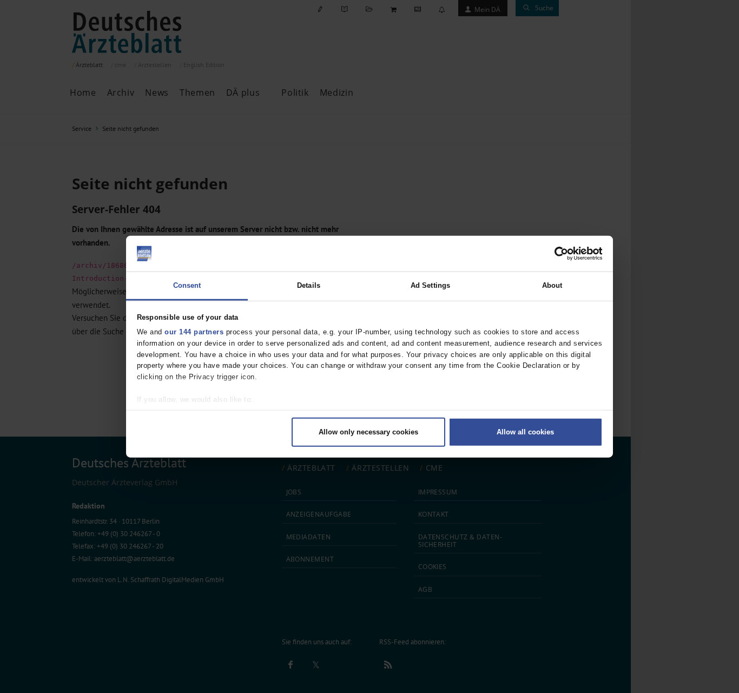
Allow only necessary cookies (368, 431)
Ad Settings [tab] (430, 285)
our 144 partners (193, 332)
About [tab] (552, 285)
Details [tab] (308, 285)
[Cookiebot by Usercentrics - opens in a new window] (555, 254)
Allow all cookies (525, 431)
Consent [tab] (187, 285)
